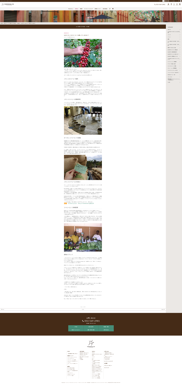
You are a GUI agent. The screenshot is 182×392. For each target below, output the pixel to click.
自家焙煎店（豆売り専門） (84, 354)
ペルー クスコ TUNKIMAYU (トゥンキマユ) (72, 362)
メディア (169, 34)
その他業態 (81, 359)
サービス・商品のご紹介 (172, 63)
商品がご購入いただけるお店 (84, 356)
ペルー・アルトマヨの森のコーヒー (72, 364)
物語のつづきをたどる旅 (172, 47)
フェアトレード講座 (70, 375)
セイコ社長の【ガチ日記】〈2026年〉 (173, 42)
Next (163, 309)
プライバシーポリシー (108, 365)
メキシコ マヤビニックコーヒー (72, 357)
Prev (3, 309)
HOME (68, 351)
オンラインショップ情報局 (172, 61)
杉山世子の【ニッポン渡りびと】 (173, 54)
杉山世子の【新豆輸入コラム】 (173, 56)
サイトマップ (106, 367)
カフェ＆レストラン (83, 355)
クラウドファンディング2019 (173, 70)
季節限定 (81, 358)
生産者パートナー (98, 8)
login (180, 1)
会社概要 (105, 363)
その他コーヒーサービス (71, 374)
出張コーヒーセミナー (76, 329)
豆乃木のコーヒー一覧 (171, 74)
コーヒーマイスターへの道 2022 (173, 72)
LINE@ (75, 326)
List (83, 309)
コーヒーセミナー (70, 372)
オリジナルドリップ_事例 (96, 376)
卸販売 (81, 8)
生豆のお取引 (91, 326)
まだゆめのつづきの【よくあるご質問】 (173, 32)
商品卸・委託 (106, 326)
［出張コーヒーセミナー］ (108, 356)
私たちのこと (71, 8)
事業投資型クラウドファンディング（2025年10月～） (173, 79)
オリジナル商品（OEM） (71, 369)
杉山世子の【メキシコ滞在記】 (173, 49)
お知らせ (76, 8)
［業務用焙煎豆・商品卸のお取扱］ (109, 355)
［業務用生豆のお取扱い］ (108, 352)
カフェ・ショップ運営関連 (172, 68)
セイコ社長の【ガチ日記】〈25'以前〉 (173, 45)
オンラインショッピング (88, 8)
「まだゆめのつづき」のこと (72, 353)
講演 (168, 39)
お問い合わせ (106, 329)
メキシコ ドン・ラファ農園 (71, 359)
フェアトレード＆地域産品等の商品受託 (72, 371)
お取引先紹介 (105, 8)
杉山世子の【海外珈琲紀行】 (96, 367)
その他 (169, 82)
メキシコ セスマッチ (70, 358)
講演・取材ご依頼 (91, 329)
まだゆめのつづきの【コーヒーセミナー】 (173, 59)
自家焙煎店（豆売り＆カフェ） (84, 352)
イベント (93, 357)
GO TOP (179, 325)
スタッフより (170, 76)
